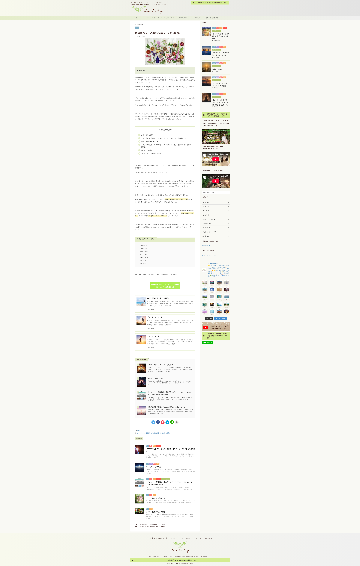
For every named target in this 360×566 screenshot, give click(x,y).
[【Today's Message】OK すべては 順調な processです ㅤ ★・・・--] (205, 283)
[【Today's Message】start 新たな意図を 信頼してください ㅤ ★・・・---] (219, 283)
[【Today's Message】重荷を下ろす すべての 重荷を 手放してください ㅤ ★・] (205, 312)
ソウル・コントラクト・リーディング (160, 365)
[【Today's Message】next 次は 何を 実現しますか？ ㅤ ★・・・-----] (205, 297)
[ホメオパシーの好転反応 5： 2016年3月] (167, 422)
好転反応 (162, 433)
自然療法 (167, 433)
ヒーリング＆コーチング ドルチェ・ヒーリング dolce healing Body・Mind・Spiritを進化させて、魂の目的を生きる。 (180, 556)
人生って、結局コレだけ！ (157, 378)
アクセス (197, 18)
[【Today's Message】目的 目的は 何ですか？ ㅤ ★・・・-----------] (212, 312)
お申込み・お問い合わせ (213, 18)
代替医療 (147, 433)
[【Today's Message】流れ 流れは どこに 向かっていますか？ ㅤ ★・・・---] (219, 297)
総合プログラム (182, 18)
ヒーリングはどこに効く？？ (155, 498)
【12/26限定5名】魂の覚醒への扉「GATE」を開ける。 (221, 36)
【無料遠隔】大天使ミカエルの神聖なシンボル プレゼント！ (168, 407)
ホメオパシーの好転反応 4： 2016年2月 (153, 524)
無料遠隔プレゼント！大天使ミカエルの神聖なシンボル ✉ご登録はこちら (165, 285)
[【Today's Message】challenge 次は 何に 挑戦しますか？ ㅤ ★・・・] (219, 305)
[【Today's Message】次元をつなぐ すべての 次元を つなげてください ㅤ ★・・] (212, 297)
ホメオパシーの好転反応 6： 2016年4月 (153, 526)
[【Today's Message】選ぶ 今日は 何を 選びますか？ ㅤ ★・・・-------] (226, 283)
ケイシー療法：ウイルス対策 (155, 512)
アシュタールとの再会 (153, 467)
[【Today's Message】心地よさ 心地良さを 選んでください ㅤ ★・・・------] (205, 305)
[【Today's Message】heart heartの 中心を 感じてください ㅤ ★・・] (219, 290)
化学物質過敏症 (155, 433)
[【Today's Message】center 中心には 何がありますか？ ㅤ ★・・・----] (212, 290)
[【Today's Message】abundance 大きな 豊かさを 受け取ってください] (226, 312)
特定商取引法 (206, 246)
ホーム (138, 18)
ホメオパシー (140, 433)
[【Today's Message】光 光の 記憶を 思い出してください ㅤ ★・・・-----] (226, 297)
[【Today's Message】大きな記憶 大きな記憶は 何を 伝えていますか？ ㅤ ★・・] (212, 305)
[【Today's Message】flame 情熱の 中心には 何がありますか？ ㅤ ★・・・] (226, 290)
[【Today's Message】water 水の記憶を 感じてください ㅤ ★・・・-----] (205, 290)
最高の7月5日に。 (218, 69)
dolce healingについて (152, 18)
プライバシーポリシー (209, 255)
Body (138, 430)
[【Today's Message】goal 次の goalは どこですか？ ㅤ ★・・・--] (219, 312)
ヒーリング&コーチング (167, 18)
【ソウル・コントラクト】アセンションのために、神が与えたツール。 (220, 102)
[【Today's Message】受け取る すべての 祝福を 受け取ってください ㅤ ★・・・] (212, 283)
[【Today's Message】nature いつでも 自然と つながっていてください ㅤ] (226, 305)
